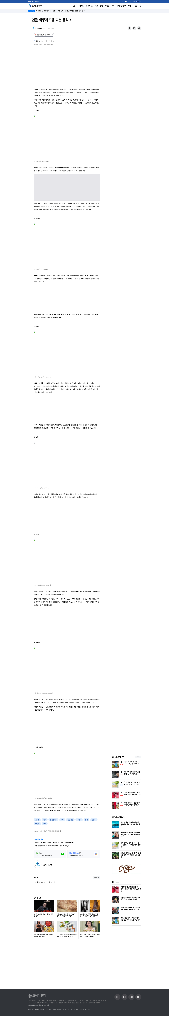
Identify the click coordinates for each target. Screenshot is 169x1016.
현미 (44, 823)
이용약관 (48, 1010)
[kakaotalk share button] (129, 28)
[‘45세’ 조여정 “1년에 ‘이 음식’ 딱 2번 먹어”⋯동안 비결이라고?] (90, 926)
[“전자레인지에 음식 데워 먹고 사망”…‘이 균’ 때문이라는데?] (115, 899)
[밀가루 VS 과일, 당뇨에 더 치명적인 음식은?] (44, 906)
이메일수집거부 (67, 1010)
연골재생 (70, 820)
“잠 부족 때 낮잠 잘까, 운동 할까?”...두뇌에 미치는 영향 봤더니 (132, 773)
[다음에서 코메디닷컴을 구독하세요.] (83, 854)
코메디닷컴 (47, 864)
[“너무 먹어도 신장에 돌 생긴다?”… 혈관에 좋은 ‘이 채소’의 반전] (115, 889)
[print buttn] (139, 28)
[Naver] (117, 997)
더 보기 (95, 877)
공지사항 (76, 1010)
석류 (62, 820)
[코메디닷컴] (124, 997)
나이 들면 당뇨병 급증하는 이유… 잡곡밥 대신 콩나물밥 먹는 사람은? (67, 935)
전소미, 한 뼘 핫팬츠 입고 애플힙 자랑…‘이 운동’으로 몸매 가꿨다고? (89, 915)
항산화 (94, 820)
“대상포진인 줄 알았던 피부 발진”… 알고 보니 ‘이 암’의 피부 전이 (66, 915)
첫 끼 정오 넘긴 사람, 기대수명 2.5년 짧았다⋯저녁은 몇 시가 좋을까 (132, 783)
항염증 (37, 823)
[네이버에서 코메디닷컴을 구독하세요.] (50, 854)
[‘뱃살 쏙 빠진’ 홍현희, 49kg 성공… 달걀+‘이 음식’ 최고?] (44, 926)
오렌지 (79, 820)
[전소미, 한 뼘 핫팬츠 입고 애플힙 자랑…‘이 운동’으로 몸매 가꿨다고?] (90, 906)
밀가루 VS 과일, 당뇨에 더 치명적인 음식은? (43, 915)
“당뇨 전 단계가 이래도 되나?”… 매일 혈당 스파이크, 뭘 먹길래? (132, 763)
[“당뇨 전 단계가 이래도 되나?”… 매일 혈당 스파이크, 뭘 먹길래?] (115, 920)
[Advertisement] (67, 298)
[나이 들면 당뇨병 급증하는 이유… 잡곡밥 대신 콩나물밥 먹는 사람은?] (67, 926)
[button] (123, 1)
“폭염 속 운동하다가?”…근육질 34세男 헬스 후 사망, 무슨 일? (130, 908)
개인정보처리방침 (39, 1010)
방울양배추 (53, 820)
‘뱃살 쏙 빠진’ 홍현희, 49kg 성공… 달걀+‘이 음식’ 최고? (43, 935)
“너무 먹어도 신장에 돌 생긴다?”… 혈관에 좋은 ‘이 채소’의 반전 (132, 793)
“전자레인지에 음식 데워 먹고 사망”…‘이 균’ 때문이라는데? (130, 898)
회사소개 (30, 1010)
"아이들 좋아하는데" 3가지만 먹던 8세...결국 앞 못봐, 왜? (52, 846)
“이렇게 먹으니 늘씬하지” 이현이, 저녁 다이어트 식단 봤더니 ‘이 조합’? (132, 804)
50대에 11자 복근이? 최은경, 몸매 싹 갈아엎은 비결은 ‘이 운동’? (54, 842)
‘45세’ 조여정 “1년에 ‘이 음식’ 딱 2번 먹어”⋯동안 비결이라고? (90, 935)
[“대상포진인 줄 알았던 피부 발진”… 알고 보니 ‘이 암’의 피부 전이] (67, 906)
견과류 (37, 820)
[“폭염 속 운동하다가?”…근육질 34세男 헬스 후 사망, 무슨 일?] (115, 910)
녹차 (44, 820)
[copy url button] (134, 28)
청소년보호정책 (57, 1010)
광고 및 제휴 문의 (85, 1010)
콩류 (86, 820)
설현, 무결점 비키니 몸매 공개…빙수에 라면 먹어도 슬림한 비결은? (130, 824)
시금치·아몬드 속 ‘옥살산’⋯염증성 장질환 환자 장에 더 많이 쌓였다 (130, 855)
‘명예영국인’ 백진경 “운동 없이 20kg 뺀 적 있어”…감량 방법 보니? (130, 834)
